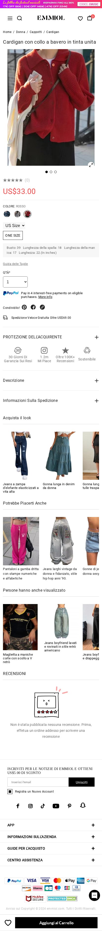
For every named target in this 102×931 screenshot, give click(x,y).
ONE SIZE (12, 235)
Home (7, 32)
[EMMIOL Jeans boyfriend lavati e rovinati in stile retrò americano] (61, 621)
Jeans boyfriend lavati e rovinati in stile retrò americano (60, 646)
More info (45, 297)
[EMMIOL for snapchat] (83, 805)
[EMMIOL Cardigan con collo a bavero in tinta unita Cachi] (17, 216)
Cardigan (52, 32)
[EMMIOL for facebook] (18, 806)
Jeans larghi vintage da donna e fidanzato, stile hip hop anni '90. (60, 573)
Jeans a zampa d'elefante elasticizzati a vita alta (21, 487)
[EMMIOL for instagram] (30, 806)
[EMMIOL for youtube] (56, 806)
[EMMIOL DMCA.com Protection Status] (62, 901)
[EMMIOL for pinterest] (69, 806)
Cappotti (36, 32)
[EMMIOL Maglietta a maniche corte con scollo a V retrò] (20, 626)
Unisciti (81, 782)
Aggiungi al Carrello (56, 922)
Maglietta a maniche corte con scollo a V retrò (18, 658)
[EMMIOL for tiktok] (43, 806)
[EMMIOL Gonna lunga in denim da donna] (61, 456)
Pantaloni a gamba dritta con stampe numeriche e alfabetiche (21, 573)
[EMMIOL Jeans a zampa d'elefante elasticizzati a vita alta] (21, 456)
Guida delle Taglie (15, 264)
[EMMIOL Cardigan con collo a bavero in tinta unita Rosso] (27, 216)
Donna (21, 32)
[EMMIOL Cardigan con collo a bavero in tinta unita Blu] (7, 216)
